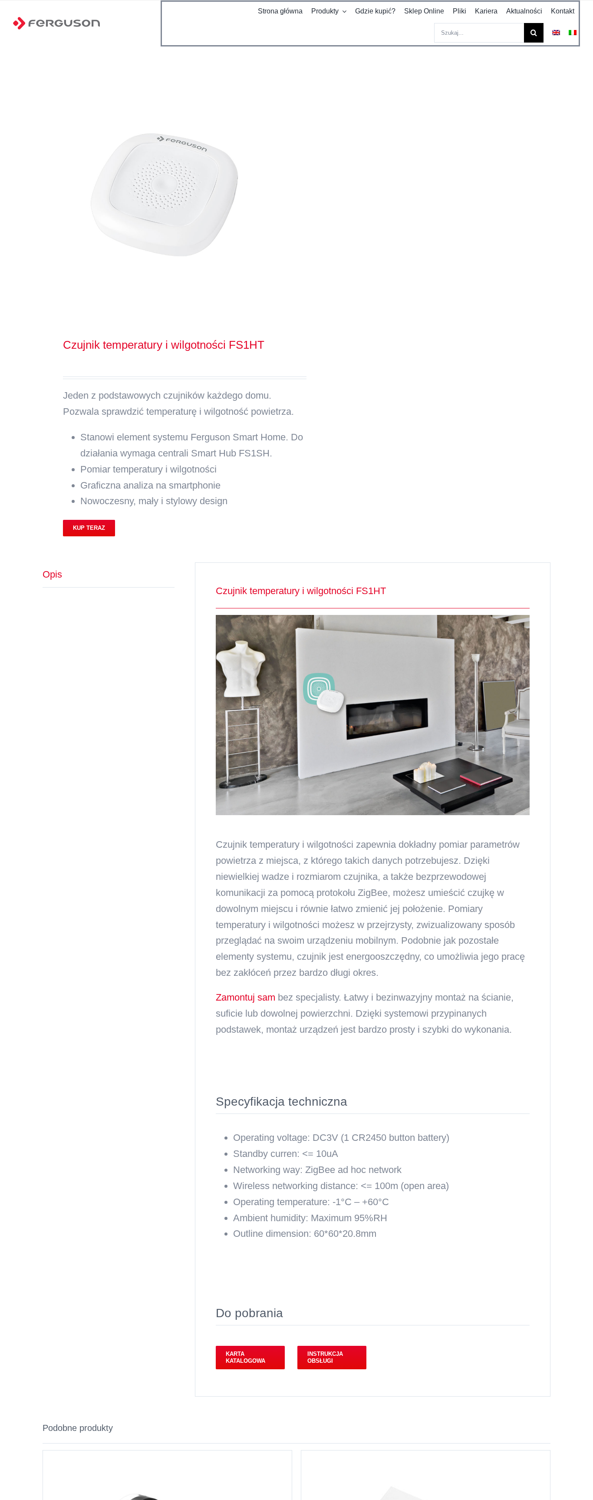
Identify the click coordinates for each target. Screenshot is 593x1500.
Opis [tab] (52, 574)
